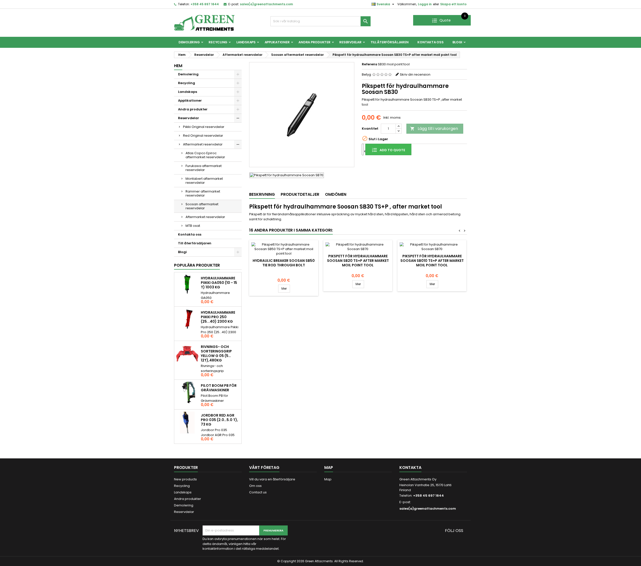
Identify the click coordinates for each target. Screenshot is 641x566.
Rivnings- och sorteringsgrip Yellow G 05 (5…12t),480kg (216, 353)
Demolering (189, 42)
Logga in (425, 4)
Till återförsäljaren (390, 42)
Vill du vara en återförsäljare (272, 479)
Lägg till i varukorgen (434, 128)
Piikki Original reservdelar (203, 126)
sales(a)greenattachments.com (266, 4)
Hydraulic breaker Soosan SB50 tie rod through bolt (284, 263)
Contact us (258, 492)
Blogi (457, 42)
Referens (369, 64)
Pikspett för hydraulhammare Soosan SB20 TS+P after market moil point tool (358, 261)
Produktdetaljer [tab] (300, 194)
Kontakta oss (430, 42)
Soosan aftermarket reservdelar (202, 206)
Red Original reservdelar (203, 135)
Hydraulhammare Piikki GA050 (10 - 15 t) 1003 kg (219, 282)
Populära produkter (197, 265)
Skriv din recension (415, 74)
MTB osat (193, 225)
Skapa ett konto (453, 4)
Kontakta (410, 467)
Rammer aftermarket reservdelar (203, 193)
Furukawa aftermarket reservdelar (204, 167)
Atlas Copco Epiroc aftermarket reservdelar (205, 155)
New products (185, 479)
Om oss (255, 485)
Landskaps (246, 42)
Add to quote (392, 150)
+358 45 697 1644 (205, 4)
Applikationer (277, 42)
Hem (178, 66)
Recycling (218, 42)
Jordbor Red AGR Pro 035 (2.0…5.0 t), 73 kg (219, 420)
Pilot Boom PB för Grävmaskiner (219, 387)
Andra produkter (314, 42)
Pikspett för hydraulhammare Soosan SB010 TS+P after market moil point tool (432, 261)
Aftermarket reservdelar (203, 144)
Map (328, 479)
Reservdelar (350, 42)
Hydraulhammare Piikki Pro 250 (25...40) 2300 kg (218, 317)
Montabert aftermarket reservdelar (204, 180)
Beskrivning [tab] (262, 194)
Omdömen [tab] (335, 194)
